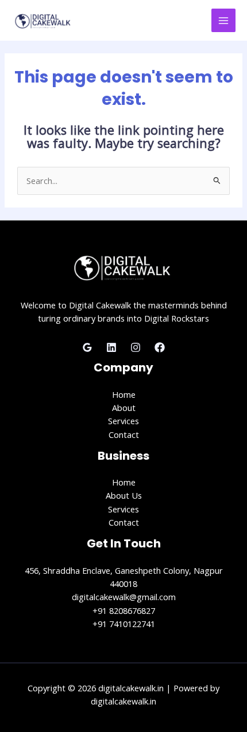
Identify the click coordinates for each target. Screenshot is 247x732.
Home (124, 394)
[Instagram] (135, 347)
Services (123, 420)
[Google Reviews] (87, 347)
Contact (124, 434)
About (124, 407)
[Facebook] (160, 347)
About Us (124, 495)
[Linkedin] (111, 347)
